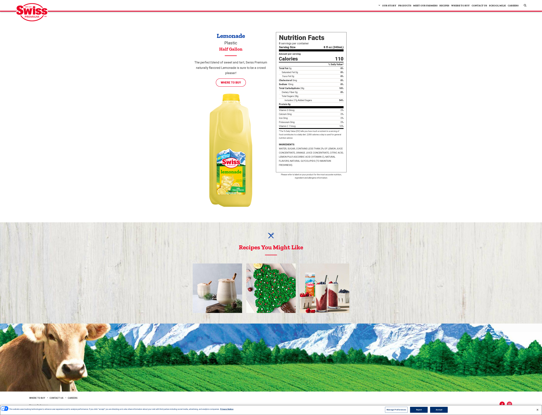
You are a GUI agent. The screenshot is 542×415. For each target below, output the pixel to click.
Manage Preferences (396, 410)
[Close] (537, 410)
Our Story (389, 5)
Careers (513, 5)
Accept (439, 410)
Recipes (444, 5)
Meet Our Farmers (425, 5)
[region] (271, 410)
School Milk (497, 5)
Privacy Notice (226, 409)
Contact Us (479, 5)
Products (404, 5)
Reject (419, 410)
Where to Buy (460, 5)
